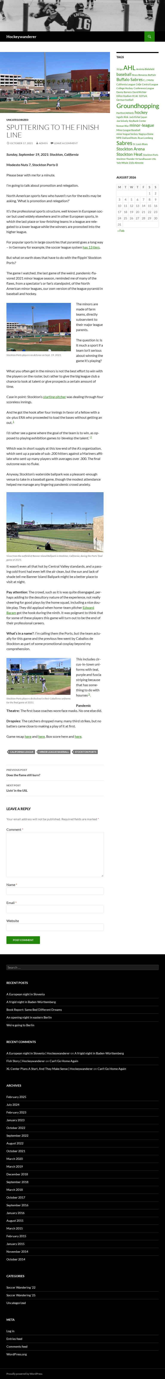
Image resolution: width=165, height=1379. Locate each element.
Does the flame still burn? (23, 772)
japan (144, 117)
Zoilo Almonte (136, 162)
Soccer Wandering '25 (20, 1295)
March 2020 (14, 1159)
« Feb (121, 230)
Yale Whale (122, 162)
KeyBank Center (137, 120)
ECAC (135, 96)
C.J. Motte (148, 80)
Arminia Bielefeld (145, 69)
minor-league (142, 125)
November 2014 (17, 1251)
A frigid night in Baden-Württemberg (31, 1002)
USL (154, 158)
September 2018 (17, 1182)
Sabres (124, 143)
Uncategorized (17, 119)
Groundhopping (137, 105)
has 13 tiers (91, 247)
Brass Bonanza (139, 74)
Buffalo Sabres (129, 79)
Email (11, 903)
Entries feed (14, 1339)
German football (124, 99)
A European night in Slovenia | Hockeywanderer (38, 1053)
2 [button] (91, 437)
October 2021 (15, 1151)
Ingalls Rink (122, 117)
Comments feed (17, 1346)
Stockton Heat (129, 154)
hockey (141, 112)
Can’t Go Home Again (64, 1061)
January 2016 (15, 1213)
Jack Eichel (135, 117)
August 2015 (14, 1220)
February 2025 (16, 1097)
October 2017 (15, 1197)
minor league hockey (127, 134)
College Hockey (124, 88)
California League (22, 751)
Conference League (144, 88)
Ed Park (143, 96)
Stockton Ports (85, 751)
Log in (10, 1331)
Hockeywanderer (21, 36)
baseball (123, 74)
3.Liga (119, 69)
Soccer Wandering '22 (20, 1287)
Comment (14, 829)
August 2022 (14, 1143)
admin (43, 143)
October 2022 (15, 1128)
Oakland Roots (129, 137)
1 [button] (13, 421)
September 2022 (17, 1135)
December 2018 (17, 1174)
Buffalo (152, 74)
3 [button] (89, 694)
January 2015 (15, 1244)
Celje (138, 84)
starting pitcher (54, 397)
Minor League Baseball (54, 751)
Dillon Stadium (124, 96)
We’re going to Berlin (20, 1025)
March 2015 (14, 1228)
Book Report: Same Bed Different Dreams (34, 1009)
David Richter (139, 92)
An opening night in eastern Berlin (29, 1017)
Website (12, 921)
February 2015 (16, 1236)
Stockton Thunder (125, 158)
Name (11, 885)
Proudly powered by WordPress (24, 1373)
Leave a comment (66, 143)
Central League (150, 84)
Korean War (122, 125)
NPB (118, 137)
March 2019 (14, 1166)
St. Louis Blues (140, 144)
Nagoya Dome (146, 134)
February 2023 (16, 1112)
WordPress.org (16, 1354)
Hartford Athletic (125, 112)
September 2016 (17, 1205)
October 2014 (15, 1259)
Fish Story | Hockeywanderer (25, 1061)
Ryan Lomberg (145, 137)
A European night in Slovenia (25, 994)
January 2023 (15, 1120)
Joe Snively (122, 120)
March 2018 (14, 1189)
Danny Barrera (124, 92)
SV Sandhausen (143, 158)
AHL (129, 67)
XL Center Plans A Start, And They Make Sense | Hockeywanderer (49, 1069)
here (28, 736)
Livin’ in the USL (17, 788)
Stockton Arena (130, 148)
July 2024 (12, 1104)
